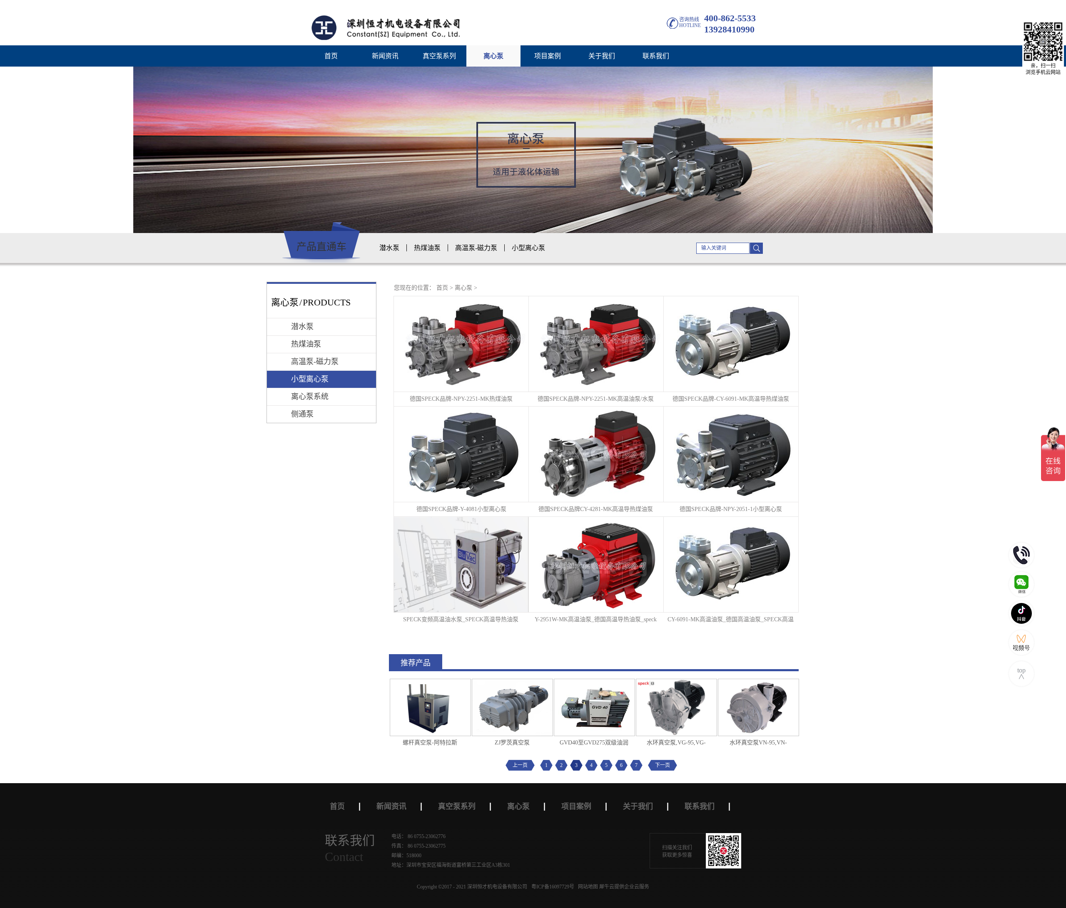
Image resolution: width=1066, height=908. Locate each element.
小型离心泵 (528, 247)
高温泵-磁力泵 (476, 247)
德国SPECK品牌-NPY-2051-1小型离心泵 (731, 509)
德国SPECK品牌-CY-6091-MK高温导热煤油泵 (730, 399)
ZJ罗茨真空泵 (512, 742)
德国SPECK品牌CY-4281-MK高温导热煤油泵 (595, 509)
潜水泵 (389, 247)
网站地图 (586, 887)
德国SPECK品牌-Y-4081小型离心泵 (461, 509)
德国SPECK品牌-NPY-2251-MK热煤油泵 (461, 399)
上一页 (520, 765)
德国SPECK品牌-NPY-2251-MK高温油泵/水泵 (596, 399)
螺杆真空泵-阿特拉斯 (430, 742)
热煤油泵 (427, 247)
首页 (331, 56)
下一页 (662, 765)
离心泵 (463, 288)
